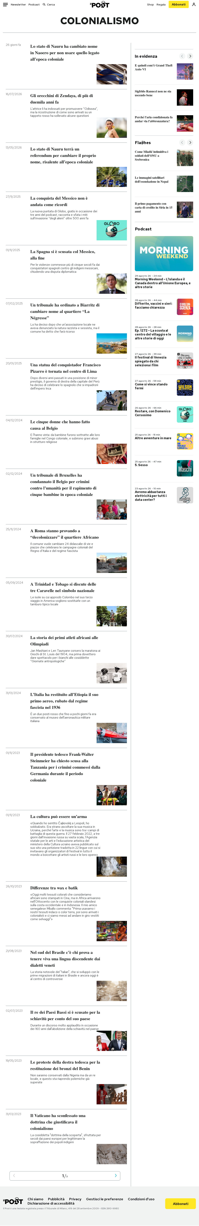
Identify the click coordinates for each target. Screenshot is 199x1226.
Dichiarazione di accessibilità (51, 1203)
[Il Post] (99, 4)
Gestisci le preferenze (104, 1199)
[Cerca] (44, 4)
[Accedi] (194, 4)
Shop (150, 4)
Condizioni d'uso (141, 1199)
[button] (14, 1176)
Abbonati (179, 4)
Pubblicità (56, 1199)
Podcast (34, 4)
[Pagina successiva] (116, 1176)
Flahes (143, 142)
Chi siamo (35, 1199)
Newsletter (18, 4)
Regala (161, 4)
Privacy (75, 1199)
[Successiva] (190, 56)
